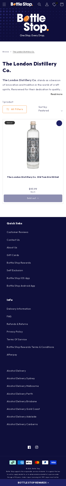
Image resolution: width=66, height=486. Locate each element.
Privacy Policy (15, 331)
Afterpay (12, 354)
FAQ (9, 316)
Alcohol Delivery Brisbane (22, 401)
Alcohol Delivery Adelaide (22, 416)
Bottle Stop (36, 468)
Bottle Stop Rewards (19, 262)
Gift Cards (13, 255)
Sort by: (43, 107)
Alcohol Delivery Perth (20, 393)
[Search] (39, 4)
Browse (6, 52)
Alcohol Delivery (16, 370)
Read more (56, 94)
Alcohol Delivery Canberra (22, 424)
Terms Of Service (17, 339)
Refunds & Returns (17, 324)
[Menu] (4, 4)
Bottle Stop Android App (21, 285)
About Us (12, 247)
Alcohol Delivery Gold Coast (23, 409)
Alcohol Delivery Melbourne (23, 385)
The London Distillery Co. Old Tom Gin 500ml (33, 177)
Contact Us (13, 239)
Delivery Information (19, 308)
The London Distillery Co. (24, 52)
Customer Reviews (17, 232)
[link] (33, 24)
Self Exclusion (15, 270)
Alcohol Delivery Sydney (21, 378)
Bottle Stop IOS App (18, 278)
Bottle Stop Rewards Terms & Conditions (30, 347)
